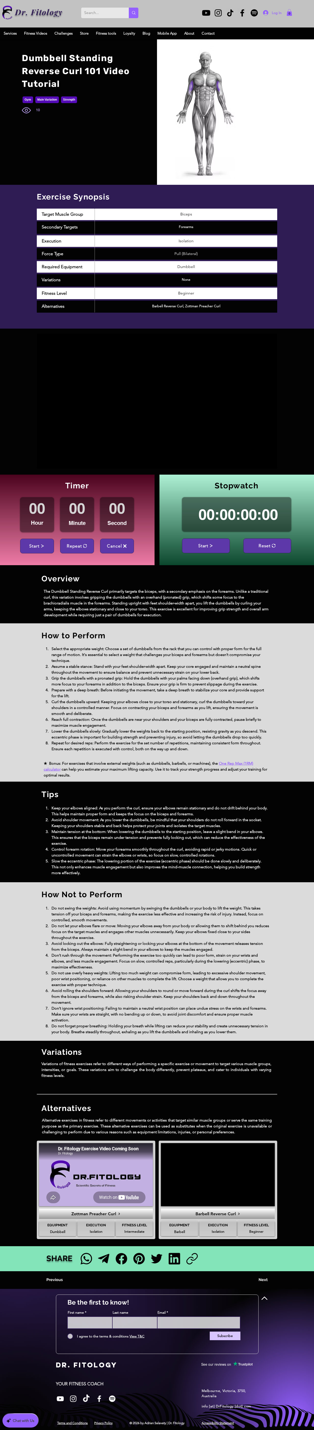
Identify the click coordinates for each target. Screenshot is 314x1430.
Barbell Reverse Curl (167, 306)
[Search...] (133, 13)
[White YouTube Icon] (60, 1398)
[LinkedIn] (174, 1258)
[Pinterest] (138, 1258)
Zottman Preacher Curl (202, 306)
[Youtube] (206, 13)
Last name (120, 1312)
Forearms (186, 227)
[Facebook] (242, 13)
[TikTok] (230, 13)
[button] (289, 12)
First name (76, 1312)
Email (161, 1312)
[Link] (191, 1258)
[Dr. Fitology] (7, 12)
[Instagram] (218, 13)
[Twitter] (156, 1258)
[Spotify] (254, 13)
